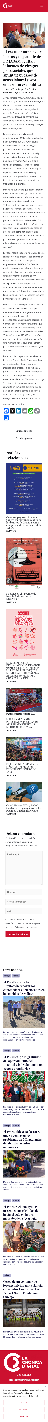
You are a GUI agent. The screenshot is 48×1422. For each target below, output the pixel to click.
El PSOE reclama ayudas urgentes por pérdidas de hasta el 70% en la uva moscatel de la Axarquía (20, 1212)
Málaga (19, 89)
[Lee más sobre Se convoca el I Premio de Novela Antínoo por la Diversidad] (24, 563)
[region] (24, 1403)
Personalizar (24, 1409)
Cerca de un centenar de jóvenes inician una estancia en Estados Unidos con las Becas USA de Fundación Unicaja (23, 1289)
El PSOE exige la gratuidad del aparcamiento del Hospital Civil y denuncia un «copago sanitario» (23, 1062)
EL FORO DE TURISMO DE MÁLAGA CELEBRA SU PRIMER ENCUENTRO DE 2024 (22, 768)
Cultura (7, 1275)
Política (16, 976)
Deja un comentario (23, 92)
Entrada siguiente (24, 438)
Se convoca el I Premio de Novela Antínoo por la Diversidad (21, 596)
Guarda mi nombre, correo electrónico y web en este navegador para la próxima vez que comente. (23, 923)
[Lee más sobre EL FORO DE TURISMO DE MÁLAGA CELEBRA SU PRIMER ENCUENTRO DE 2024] (24, 748)
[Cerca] (45, 1386)
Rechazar (24, 1416)
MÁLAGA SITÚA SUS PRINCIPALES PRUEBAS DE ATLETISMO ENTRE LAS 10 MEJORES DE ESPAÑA (22, 723)
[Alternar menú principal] (42, 6)
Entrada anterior (24, 430)
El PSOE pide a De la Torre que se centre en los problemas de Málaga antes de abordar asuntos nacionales (22, 1139)
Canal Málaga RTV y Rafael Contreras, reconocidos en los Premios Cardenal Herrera (23, 808)
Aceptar (24, 1402)
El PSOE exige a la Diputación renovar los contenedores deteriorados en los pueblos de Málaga (24, 988)
